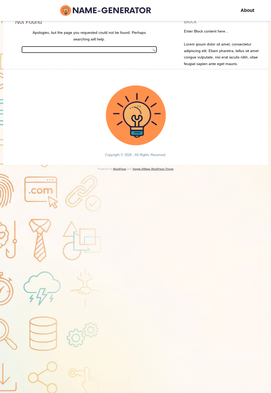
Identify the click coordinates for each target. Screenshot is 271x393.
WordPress (119, 168)
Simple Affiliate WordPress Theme (153, 168)
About (247, 10)
